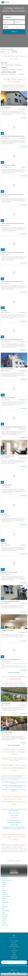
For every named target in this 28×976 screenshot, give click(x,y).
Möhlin (3, 886)
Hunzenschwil (5, 874)
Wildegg (4, 919)
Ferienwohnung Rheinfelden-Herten (10, 601)
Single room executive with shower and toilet (13, 223)
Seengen (4, 898)
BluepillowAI (14, 958)
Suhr (3, 904)
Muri (3, 888)
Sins (3, 900)
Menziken (4, 884)
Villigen (4, 912)
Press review (14, 950)
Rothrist (4, 892)
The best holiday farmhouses (14, 822)
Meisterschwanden (6, 880)
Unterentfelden (5, 910)
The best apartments (14, 813)
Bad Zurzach (5, 925)
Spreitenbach (5, 902)
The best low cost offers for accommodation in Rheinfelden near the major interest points (14, 827)
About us (14, 942)
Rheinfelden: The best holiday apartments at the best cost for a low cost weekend (14, 786)
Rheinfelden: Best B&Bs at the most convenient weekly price (14, 790)
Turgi (3, 908)
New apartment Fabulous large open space (12, 339)
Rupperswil (5, 894)
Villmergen (4, 914)
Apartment (4, 310)
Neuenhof (4, 890)
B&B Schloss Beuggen (7, 732)
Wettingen (4, 916)
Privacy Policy (14, 944)
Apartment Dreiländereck (8, 630)
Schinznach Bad (6, 896)
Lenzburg (4, 878)
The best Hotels (14, 817)
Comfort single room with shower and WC (12, 281)
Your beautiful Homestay (8, 456)
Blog (14, 952)
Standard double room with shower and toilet (13, 252)
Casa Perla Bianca (6, 107)
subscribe (23, 962)
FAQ (14, 948)
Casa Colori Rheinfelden (7, 368)
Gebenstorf (5, 870)
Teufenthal (4, 906)
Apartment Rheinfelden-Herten (9, 572)
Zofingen (4, 923)
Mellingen (4, 882)
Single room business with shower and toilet (12, 194)
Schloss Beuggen (6, 703)
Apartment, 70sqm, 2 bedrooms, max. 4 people (13, 136)
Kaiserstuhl (4, 876)
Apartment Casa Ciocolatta (8, 397)
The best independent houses (14, 820)
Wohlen (4, 921)
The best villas (14, 824)
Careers (14, 954)
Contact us (14, 956)
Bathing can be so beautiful (8, 165)
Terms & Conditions (14, 946)
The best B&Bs (14, 815)
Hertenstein (5, 872)
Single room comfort (7, 485)
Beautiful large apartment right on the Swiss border (14, 426)
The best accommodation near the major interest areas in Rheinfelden (14, 810)
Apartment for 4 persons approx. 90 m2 (11, 659)
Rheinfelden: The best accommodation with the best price (14, 782)
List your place (14, 941)
